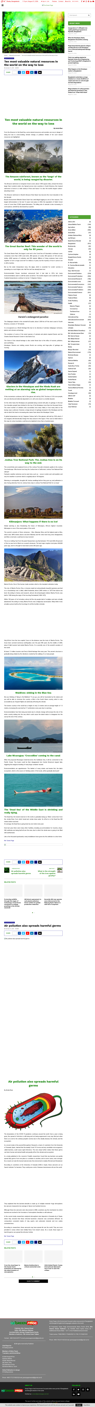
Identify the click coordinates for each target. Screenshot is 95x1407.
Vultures (72, 314)
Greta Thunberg (73, 300)
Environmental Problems (75, 290)
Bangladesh (71, 243)
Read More (87, 1405)
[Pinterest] (88, 1389)
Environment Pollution (9, 922)
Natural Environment (9, 58)
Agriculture (71, 227)
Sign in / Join (45, 1)
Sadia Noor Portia (73, 366)
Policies (54, 1)
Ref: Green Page (9, 840)
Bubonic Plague (75, 306)
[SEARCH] (89, 15)
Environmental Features (75, 287)
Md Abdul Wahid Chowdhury (76, 330)
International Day (73, 317)
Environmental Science (75, 292)
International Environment (76, 319)
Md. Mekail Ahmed (73, 338)
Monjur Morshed (73, 349)
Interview (71, 322)
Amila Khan (71, 232)
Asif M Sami (71, 238)
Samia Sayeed (72, 371)
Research (71, 363)
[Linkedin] (74, 1394)
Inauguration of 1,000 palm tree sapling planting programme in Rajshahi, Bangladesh (77, 29)
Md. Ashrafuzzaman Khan (76, 333)
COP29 (70, 251)
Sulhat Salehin (72, 377)
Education (71, 268)
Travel (70, 390)
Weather (70, 398)
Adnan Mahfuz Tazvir (74, 224)
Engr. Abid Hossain (74, 271)
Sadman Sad (72, 368)
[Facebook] (74, 1389)
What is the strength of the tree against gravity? (46, 873)
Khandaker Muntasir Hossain (77, 325)
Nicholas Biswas (73, 355)
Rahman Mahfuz (73, 360)
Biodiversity (71, 246)
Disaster (70, 260)
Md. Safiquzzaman (74, 341)
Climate (70, 249)
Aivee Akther (72, 230)
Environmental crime (74, 281)
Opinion (70, 358)
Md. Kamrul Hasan (73, 336)
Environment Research (75, 279)
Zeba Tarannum (73, 404)
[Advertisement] (33, 97)
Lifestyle (70, 328)
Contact (60, 1)
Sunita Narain (72, 379)
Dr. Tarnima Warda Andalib (76, 265)
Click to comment (33, 1281)
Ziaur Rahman (72, 406)
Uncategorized (72, 393)
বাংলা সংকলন (75, 1)
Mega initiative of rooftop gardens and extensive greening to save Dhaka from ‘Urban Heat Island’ (78, 90)
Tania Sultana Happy (74, 385)
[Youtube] (78, 1394)
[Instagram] (83, 1389)
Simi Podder (72, 374)
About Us (68, 1)
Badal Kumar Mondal (74, 241)
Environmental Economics (76, 284)
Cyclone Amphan (73, 254)
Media (70, 347)
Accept (79, 1405)
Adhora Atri (71, 221)
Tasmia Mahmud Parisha (75, 387)
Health (70, 303)
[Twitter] (78, 1389)
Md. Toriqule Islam (74, 344)
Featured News (72, 298)
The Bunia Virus (74, 311)
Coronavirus (74, 309)
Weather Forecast (73, 401)
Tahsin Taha (71, 382)
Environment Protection (75, 276)
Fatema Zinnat (72, 295)
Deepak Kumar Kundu (74, 257)
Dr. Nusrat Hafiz (73, 262)
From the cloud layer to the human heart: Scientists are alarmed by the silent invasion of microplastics (12, 1268)
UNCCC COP (71, 396)
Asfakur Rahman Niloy (75, 235)
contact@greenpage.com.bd (40, 1394)
